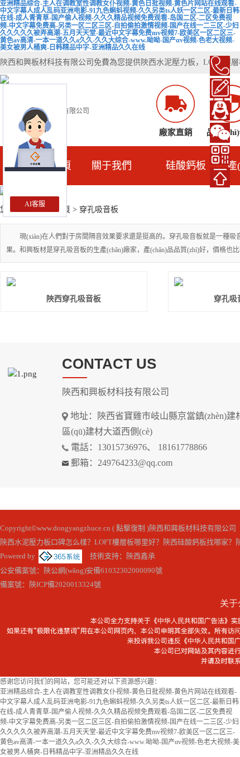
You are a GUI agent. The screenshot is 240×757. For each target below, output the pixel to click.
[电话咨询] (220, 66)
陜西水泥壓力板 (168, 62)
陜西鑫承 (140, 556)
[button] (106, 192)
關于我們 (112, 165)
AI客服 (35, 204)
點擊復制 (130, 528)
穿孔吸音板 (98, 209)
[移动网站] (220, 155)
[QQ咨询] (220, 110)
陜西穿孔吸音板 (73, 299)
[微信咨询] (220, 133)
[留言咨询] (220, 88)
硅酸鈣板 (186, 165)
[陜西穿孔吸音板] (74, 281)
